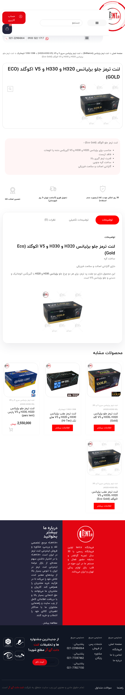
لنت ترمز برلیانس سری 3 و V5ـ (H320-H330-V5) (59, 53)
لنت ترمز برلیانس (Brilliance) (96, 53)
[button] (87, 37)
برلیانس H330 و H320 (46, 274)
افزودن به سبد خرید (11, 430)
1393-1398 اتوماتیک (26, 53)
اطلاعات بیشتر (104, 427)
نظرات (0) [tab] (50, 220)
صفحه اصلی (117, 53)
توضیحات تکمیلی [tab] (79, 220)
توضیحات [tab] (107, 220)
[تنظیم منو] (97, 22)
